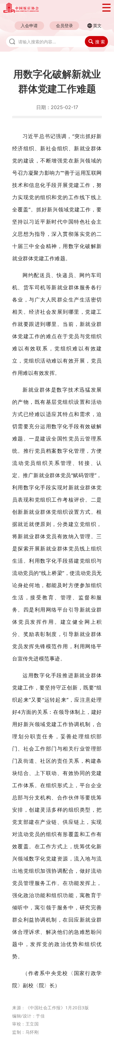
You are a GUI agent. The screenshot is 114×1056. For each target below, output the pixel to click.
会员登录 (64, 25)
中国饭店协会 (49, 8)
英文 (97, 25)
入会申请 (29, 25)
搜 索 (100, 41)
